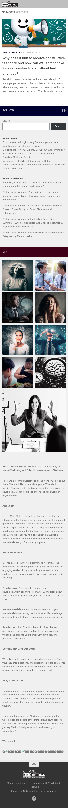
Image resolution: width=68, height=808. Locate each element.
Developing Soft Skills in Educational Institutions (27, 161)
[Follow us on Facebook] (64, 110)
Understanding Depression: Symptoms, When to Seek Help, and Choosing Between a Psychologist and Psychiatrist (32, 223)
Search (6, 120)
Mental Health (11, 52)
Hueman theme (50, 791)
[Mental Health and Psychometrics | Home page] (12, 4)
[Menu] (64, 4)
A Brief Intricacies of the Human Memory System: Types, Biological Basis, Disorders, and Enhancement (31, 196)
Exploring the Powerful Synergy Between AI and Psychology (33, 149)
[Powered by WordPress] (23, 791)
